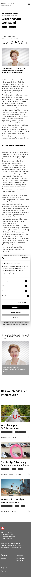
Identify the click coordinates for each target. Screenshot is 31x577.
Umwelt (20, 469)
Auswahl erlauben (15, 312)
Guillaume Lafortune (7, 474)
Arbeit (17, 506)
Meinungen (9, 13)
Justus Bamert (5, 511)
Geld (23, 506)
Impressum (19, 555)
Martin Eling (4, 437)
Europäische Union (20, 432)
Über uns (4, 555)
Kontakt (4, 558)
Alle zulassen (15, 307)
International (5, 469)
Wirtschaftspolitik (6, 432)
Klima (13, 469)
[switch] (27, 286)
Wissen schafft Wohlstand (9, 15)
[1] (18, 82)
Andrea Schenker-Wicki (8, 36)
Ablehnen (15, 317)
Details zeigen (22, 302)
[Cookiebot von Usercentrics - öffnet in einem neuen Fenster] (22, 258)
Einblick (16, 13)
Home (3, 13)
